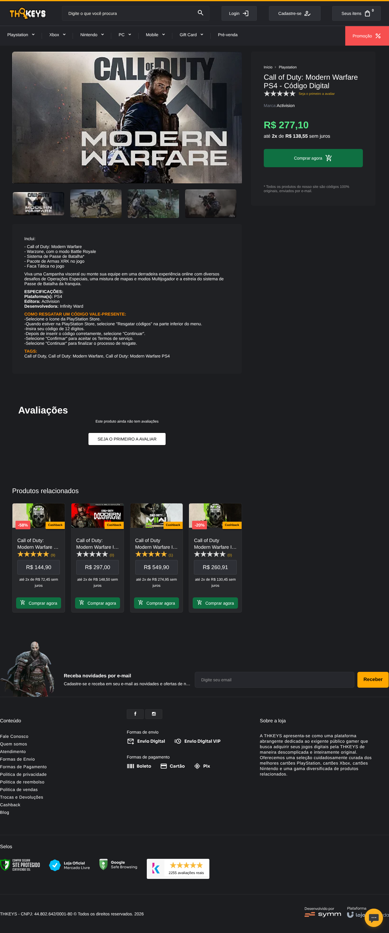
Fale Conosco (14, 736)
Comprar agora (43, 603)
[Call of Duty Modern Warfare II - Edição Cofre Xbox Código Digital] (156, 557)
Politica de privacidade (23, 774)
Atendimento (13, 751)
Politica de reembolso (22, 781)
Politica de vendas (19, 789)
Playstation (288, 67)
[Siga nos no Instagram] (153, 714)
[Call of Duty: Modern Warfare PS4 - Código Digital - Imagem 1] (38, 203)
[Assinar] (373, 680)
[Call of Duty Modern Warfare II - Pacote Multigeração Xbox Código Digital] (215, 557)
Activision (286, 105)
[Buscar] (200, 13)
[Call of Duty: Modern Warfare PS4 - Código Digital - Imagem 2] (96, 203)
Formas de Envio (17, 759)
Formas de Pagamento (23, 766)
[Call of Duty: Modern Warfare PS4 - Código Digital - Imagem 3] (153, 203)
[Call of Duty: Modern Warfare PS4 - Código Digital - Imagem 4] (210, 203)
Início (268, 67)
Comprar (302, 158)
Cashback (10, 804)
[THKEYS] (27, 13)
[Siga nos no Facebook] (135, 714)
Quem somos (13, 743)
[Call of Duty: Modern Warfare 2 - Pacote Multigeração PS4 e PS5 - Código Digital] (38, 557)
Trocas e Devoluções (21, 797)
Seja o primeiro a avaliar (127, 439)
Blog (4, 812)
